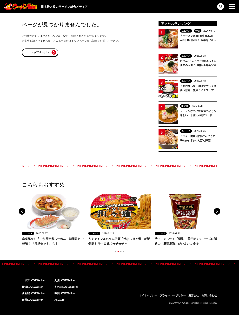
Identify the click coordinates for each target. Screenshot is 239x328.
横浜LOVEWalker (32, 287)
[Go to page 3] (120, 251)
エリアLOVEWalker (34, 280)
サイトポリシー (148, 295)
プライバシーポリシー (173, 295)
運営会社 (193, 295)
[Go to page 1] (115, 251)
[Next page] (217, 211)
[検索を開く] (221, 6)
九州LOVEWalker (64, 280)
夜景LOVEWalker (32, 299)
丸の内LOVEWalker (66, 287)
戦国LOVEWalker (64, 293)
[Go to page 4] (123, 251)
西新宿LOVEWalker (34, 293)
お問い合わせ (209, 295)
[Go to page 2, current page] (118, 251)
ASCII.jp (59, 299)
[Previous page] (22, 211)
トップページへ (40, 52)
